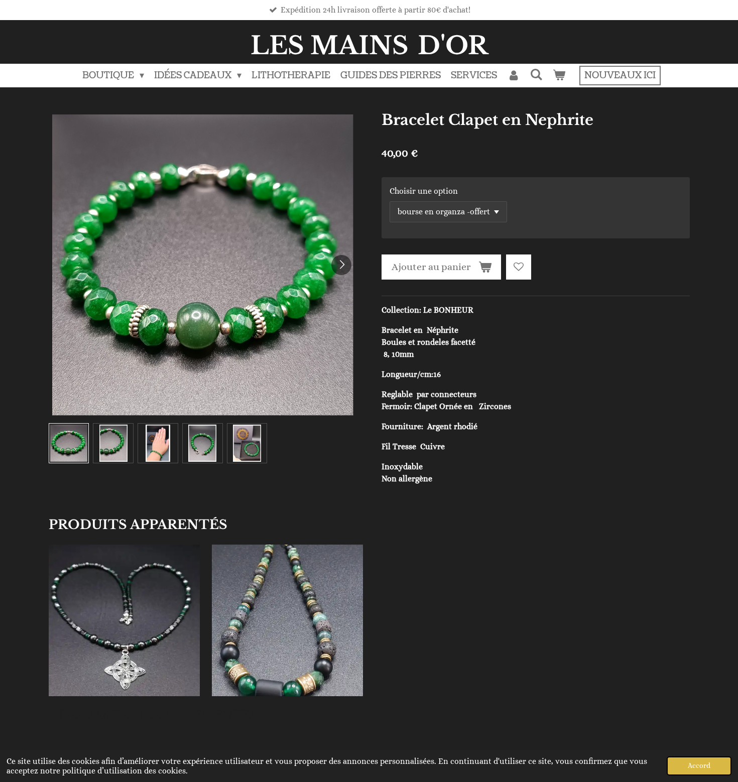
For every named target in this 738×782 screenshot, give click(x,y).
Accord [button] (699, 765)
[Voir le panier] (559, 75)
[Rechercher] (536, 75)
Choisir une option (424, 191)
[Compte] (513, 75)
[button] (69, 443)
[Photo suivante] (341, 265)
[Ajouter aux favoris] (518, 267)
